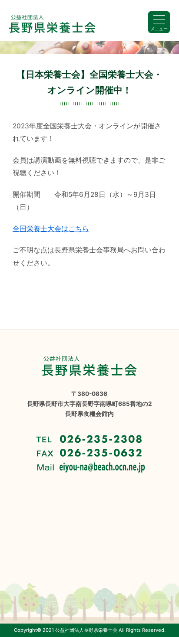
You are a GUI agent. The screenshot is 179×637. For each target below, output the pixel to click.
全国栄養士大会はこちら (51, 229)
